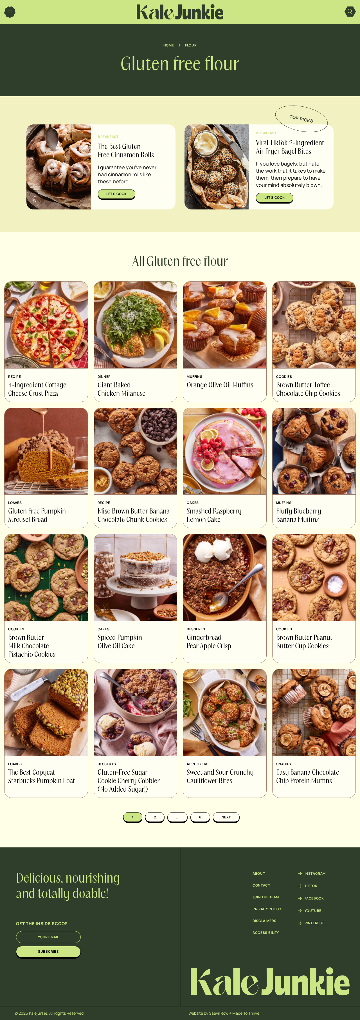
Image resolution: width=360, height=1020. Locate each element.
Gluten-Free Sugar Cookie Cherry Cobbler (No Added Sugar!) (129, 781)
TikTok (311, 886)
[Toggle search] (350, 12)
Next (226, 817)
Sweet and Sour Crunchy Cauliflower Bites (220, 777)
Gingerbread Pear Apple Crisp (209, 642)
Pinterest (314, 923)
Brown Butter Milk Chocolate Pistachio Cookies (31, 646)
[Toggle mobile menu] (9, 12)
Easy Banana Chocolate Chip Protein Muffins (307, 777)
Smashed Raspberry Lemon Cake (214, 515)
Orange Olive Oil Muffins (220, 385)
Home (168, 45)
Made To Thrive (245, 1013)
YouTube (313, 910)
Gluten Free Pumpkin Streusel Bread (37, 515)
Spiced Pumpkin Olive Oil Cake (120, 642)
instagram (315, 873)
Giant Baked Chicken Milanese (121, 389)
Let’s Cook (116, 193)
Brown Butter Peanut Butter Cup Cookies (304, 642)
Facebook (314, 898)
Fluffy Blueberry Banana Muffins (298, 515)
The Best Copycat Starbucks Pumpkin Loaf (41, 777)
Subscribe (48, 951)
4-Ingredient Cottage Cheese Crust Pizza (37, 389)
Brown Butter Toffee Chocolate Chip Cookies (308, 389)
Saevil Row (218, 1013)
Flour (191, 45)
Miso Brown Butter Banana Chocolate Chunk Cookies (134, 515)
